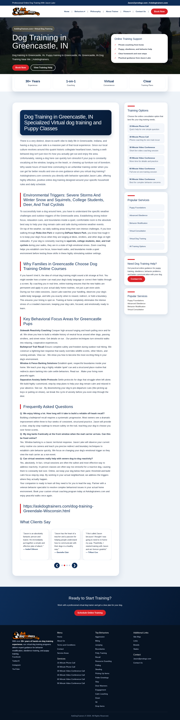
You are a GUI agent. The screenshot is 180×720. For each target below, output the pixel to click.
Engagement (100, 690)
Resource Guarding (103, 661)
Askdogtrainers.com (158, 3)
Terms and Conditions (66, 645)
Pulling (98, 665)
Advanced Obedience (138, 215)
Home (66, 11)
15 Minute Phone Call (66, 663)
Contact (60, 649)
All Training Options (138, 246)
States (136, 649)
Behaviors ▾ (80, 11)
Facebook (16, 657)
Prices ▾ (126, 11)
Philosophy (95, 11)
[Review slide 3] (67, 565)
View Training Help (43, 67)
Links (135, 641)
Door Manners (101, 686)
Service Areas (63, 653)
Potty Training (101, 653)
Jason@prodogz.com (137, 3)
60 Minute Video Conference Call (71, 679)
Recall (97, 657)
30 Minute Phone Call (66, 667)
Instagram (16, 665)
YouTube (16, 669)
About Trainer (112, 11)
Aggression (100, 637)
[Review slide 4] (69, 565)
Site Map (137, 637)
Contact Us (141, 11)
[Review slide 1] (62, 565)
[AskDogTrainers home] (32, 636)
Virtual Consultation (138, 231)
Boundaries (100, 649)
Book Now (159, 11)
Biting (97, 641)
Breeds (136, 645)
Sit (96, 702)
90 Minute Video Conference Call (71, 683)
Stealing (98, 669)
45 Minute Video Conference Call (71, 675)
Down (97, 698)
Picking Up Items (102, 673)
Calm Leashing (101, 694)
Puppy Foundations (138, 208)
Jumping (98, 645)
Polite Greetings (102, 678)
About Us (61, 641)
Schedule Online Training (90, 613)
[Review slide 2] (64, 565)
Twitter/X (16, 661)
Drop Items (99, 706)
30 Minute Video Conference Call (71, 671)
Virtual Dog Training (138, 239)
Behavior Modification (138, 223)
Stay (97, 682)
